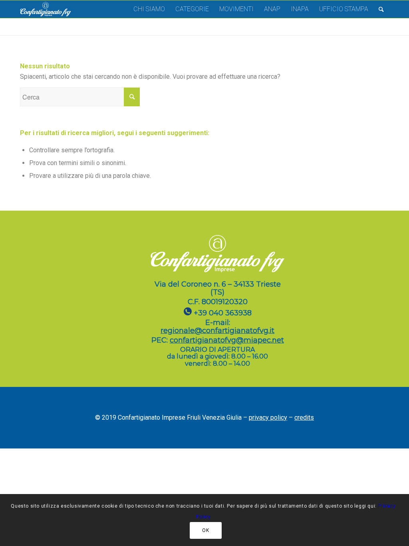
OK (205, 530)
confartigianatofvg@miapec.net (227, 340)
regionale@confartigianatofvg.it (217, 330)
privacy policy (268, 417)
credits (304, 417)
